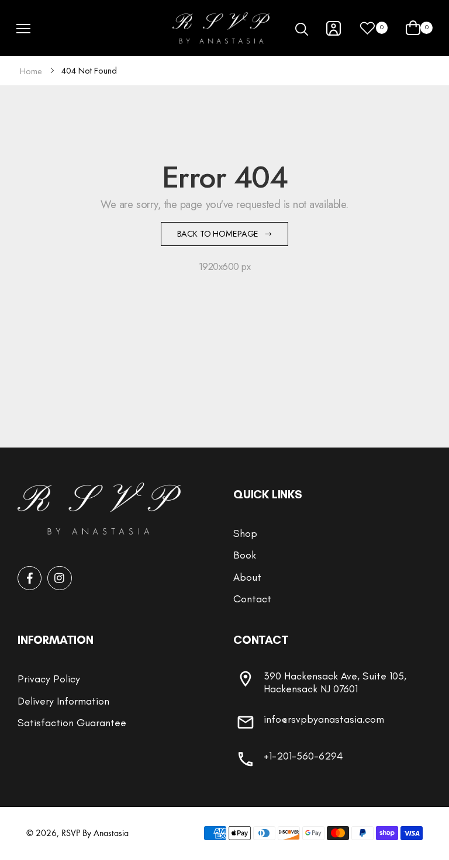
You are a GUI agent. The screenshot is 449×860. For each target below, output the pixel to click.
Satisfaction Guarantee (72, 722)
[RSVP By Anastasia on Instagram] (59, 578)
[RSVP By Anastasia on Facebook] (30, 578)
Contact (252, 598)
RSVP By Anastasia (95, 832)
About (247, 577)
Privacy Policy (49, 678)
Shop (245, 533)
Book (244, 555)
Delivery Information (63, 701)
